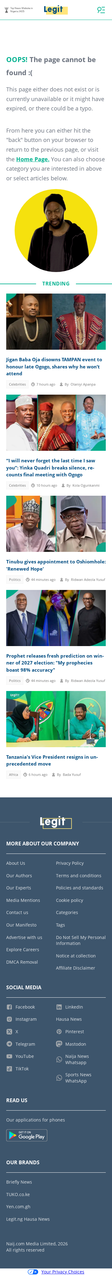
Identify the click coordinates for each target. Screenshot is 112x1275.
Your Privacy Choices (62, 1272)
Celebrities (17, 384)
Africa (13, 774)
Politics (15, 579)
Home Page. (32, 159)
